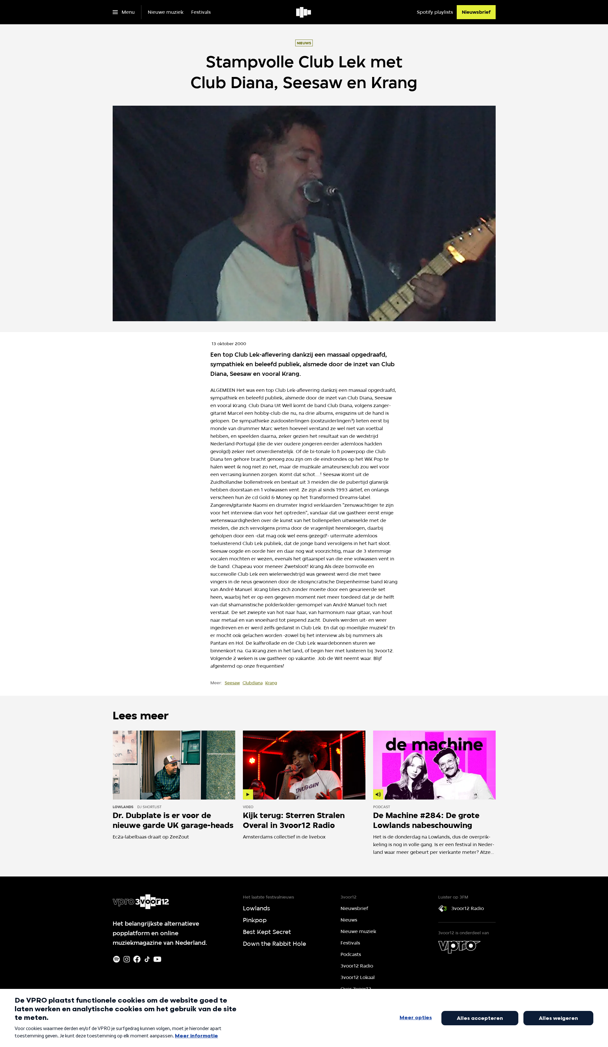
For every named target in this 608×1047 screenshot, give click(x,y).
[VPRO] (459, 947)
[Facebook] (137, 959)
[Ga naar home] (304, 12)
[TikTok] (147, 959)
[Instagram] (127, 959)
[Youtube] (157, 959)
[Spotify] (116, 959)
